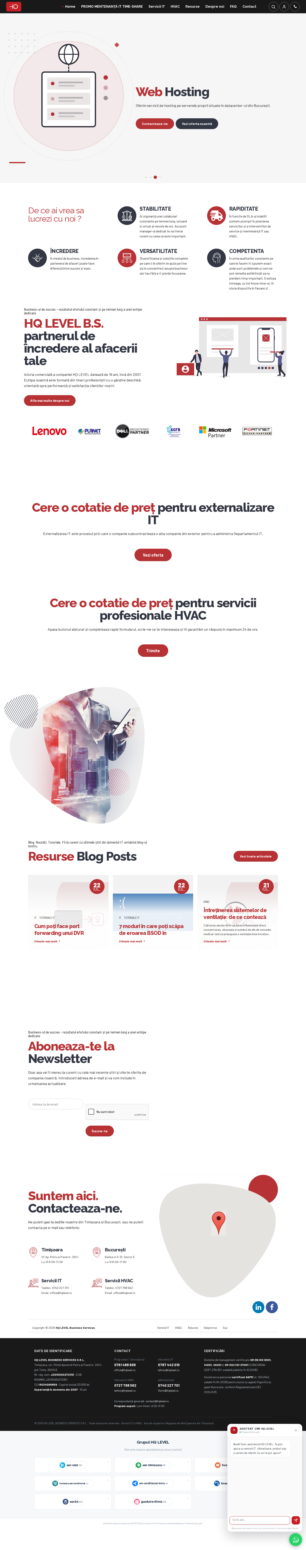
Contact (249, 7)
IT (35, 938)
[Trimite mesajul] (296, 1520)
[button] (218, 1244)
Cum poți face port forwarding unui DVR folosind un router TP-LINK (66, 954)
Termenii (189, 1544)
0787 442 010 (169, 1385)
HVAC (175, 7)
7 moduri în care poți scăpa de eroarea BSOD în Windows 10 (151, 954)
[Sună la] (295, 6)
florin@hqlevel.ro (168, 1411)
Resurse (192, 7)
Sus (225, 1348)
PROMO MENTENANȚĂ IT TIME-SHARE (112, 7)
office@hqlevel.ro (61, 1313)
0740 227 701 (60, 1308)
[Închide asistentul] (296, 1430)
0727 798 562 (124, 1308)
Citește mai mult (45, 962)
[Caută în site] (273, 6)
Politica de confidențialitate (168, 1544)
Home (70, 7)
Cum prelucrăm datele (287, 1528)
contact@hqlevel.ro (157, 1422)
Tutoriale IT (47, 938)
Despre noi (214, 7)
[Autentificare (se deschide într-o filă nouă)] (284, 6)
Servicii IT (157, 7)
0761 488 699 (125, 1385)
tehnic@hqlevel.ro (168, 1390)
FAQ (233, 7)
